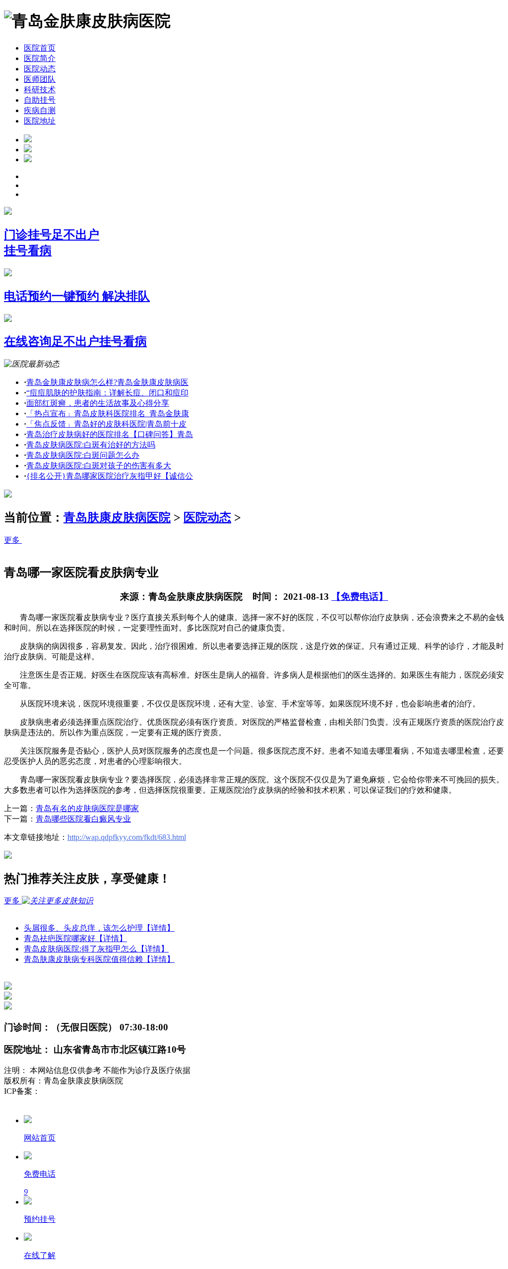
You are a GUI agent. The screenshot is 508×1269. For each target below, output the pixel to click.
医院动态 (40, 68)
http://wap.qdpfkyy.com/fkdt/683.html (126, 837)
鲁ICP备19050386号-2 (77, 1091)
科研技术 (40, 89)
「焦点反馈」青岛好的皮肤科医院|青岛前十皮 (106, 424)
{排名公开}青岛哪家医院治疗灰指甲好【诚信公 (109, 476)
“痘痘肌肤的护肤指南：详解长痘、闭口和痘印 (107, 392)
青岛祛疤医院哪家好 (75, 938)
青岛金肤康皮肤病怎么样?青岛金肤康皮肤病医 (107, 382)
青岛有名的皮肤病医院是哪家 (87, 808)
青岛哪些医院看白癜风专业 (83, 819)
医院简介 (40, 58)
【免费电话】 (359, 596)
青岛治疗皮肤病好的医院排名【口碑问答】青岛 (109, 434)
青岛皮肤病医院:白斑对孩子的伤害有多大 (98, 465)
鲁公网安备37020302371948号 (55, 1101)
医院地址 (40, 121)
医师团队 (40, 79)
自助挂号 (40, 100)
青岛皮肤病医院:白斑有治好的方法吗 (90, 445)
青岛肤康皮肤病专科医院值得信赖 (99, 959)
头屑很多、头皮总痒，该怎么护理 (99, 928)
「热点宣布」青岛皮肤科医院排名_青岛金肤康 (107, 413)
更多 (13, 540)
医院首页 (40, 48)
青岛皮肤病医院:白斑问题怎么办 (82, 455)
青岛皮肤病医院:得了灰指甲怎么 (96, 949)
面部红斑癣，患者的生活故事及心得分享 (97, 403)
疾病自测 (40, 110)
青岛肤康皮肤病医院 (117, 517)
